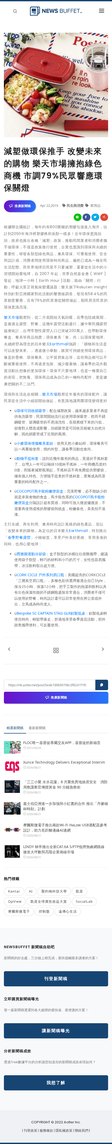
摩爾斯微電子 (19, 911)
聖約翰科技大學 (54, 891)
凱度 (79, 891)
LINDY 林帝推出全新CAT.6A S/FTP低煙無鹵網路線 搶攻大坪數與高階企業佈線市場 (63, 849)
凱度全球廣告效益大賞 (48, 901)
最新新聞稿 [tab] (37, 727)
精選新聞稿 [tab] (15, 727)
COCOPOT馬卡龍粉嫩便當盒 (40, 491)
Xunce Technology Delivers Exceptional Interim (64, 762)
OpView (15, 901)
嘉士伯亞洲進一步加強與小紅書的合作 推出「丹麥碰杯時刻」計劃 (65, 806)
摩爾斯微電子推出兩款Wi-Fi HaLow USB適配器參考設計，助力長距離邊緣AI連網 (65, 827)
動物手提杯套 (28, 458)
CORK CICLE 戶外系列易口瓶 (40, 574)
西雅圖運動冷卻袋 (31, 553)
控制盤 (44, 911)
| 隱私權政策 (63, 1130)
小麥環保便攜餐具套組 (35, 443)
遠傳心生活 (68, 911)
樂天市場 (11, 317)
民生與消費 (75, 205)
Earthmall (59, 344)
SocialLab (84, 901)
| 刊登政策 (30, 1130)
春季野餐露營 (19, 537)
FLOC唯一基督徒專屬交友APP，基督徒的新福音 (62, 742)
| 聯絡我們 (81, 1130)
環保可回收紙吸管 (31, 410)
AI (31, 891)
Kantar (14, 891)
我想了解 (56, 1083)
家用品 (95, 205)
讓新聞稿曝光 (56, 1031)
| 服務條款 (46, 1130)
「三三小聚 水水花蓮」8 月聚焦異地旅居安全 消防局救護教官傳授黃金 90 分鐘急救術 (65, 784)
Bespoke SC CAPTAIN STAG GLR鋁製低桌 (51, 613)
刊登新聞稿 (56, 979)
